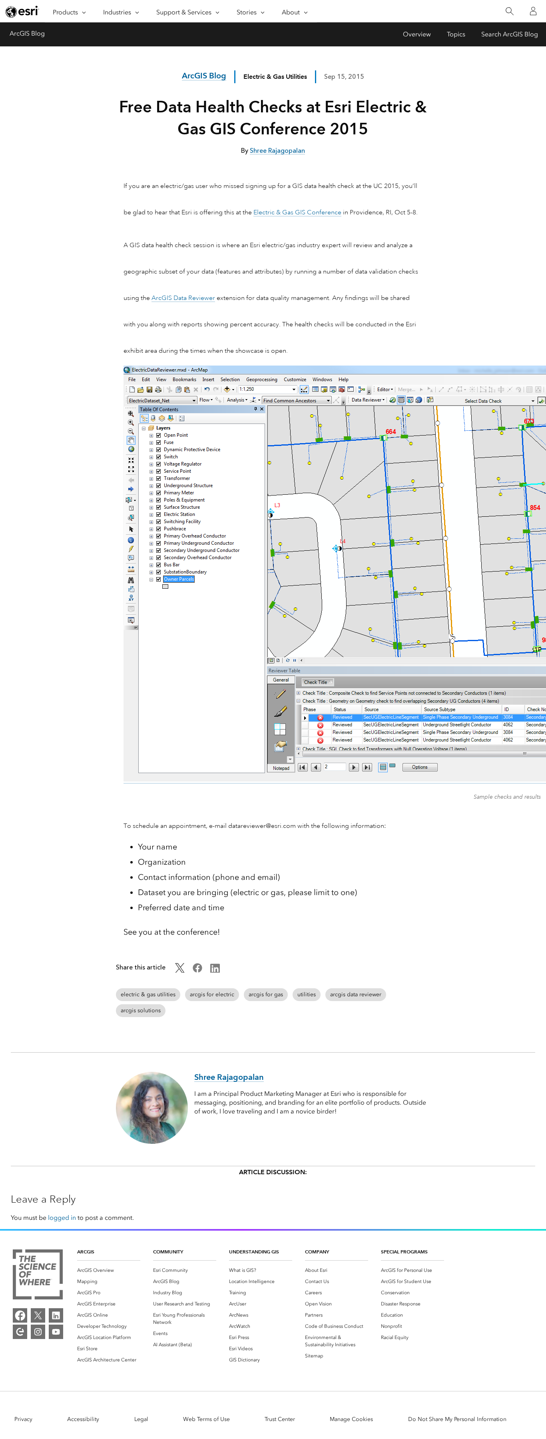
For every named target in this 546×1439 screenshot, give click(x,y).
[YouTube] (56, 1332)
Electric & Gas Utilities (275, 76)
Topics (456, 34)
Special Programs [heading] (404, 1252)
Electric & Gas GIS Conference (297, 212)
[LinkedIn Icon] (215, 970)
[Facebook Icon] (197, 970)
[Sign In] (533, 11)
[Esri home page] (22, 11)
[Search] (509, 11)
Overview (417, 34)
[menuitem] (108, 1270)
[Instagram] (38, 1332)
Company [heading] (317, 1252)
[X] (38, 1315)
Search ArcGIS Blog (509, 34)
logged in (62, 1217)
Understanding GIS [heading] (254, 1252)
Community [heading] (168, 1252)
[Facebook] (20, 1315)
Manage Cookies (351, 1419)
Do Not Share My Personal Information (457, 1419)
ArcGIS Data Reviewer (183, 298)
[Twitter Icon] (180, 970)
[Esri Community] (20, 1332)
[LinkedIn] (56, 1315)
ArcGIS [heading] (85, 1252)
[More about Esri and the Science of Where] (38, 1275)
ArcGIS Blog (27, 33)
